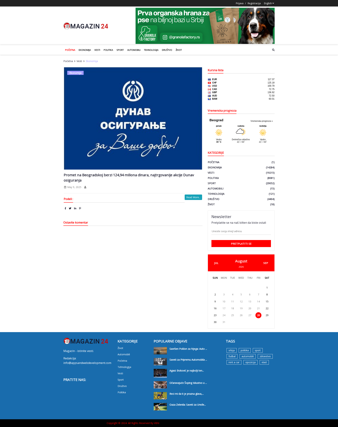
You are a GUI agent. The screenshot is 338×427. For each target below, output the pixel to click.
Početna (70, 49)
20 (249, 308)
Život (179, 49)
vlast (264, 362)
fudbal (232, 356)
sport (258, 350)
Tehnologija (151, 49)
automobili (248, 356)
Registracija (254, 3)
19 (241, 308)
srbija (232, 350)
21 (258, 308)
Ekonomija (85, 49)
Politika (108, 49)
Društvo (167, 49)
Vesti (97, 49)
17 (224, 308)
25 (232, 315)
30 (215, 322)
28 (258, 315)
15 (267, 301)
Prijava (239, 3)
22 (267, 308)
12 (241, 301)
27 (249, 315)
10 (224, 301)
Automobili (133, 49)
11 (232, 301)
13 (249, 301)
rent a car (234, 362)
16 (215, 308)
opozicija (250, 362)
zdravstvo (265, 356)
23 (215, 315)
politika (245, 350)
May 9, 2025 (74, 187)
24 (224, 315)
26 (241, 315)
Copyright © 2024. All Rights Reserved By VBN (133, 423)
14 (258, 301)
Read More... (193, 197)
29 (267, 315)
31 (224, 322)
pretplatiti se (241, 243)
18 (232, 308)
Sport (120, 49)
